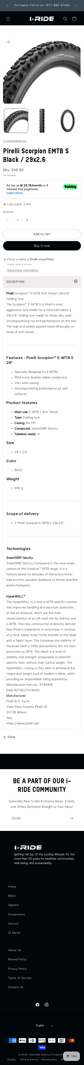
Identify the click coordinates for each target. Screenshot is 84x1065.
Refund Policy (17, 959)
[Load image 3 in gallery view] (68, 121)
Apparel (13, 905)
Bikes (12, 895)
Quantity (8, 212)
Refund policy (49, 1059)
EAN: (9, 690)
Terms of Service (20, 978)
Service (13, 923)
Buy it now (42, 245)
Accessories (16, 914)
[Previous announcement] (7, 5)
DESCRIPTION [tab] (15, 282)
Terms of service (29, 1059)
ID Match (14, 932)
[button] (8, 18)
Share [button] (11, 737)
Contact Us (15, 987)
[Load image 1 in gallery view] (16, 121)
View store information (23, 270)
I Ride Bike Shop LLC (40, 1055)
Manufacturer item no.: (22, 684)
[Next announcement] (76, 5)
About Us (14, 950)
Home (12, 886)
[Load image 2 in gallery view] (42, 121)
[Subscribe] (71, 818)
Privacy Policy (17, 968)
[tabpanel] (42, 508)
